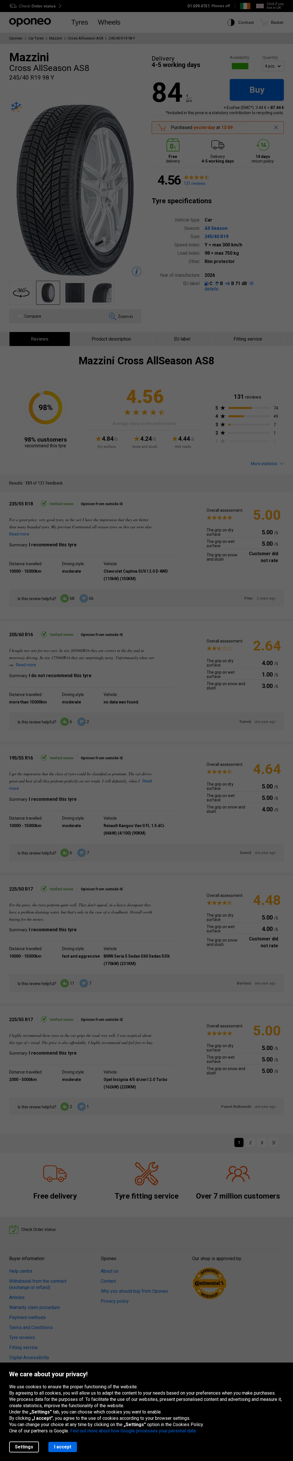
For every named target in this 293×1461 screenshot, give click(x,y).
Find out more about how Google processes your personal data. (133, 1431)
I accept (62, 1447)
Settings (24, 1447)
